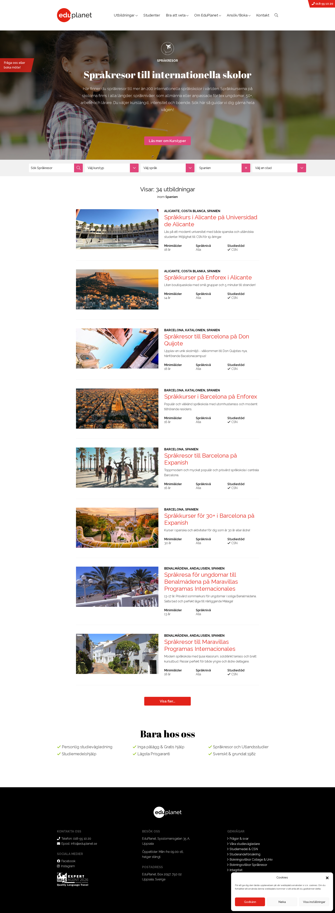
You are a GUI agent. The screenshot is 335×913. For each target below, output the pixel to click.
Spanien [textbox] (205, 168)
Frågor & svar (239, 838)
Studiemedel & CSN (244, 849)
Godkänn (250, 902)
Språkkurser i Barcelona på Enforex (210, 396)
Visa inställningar (314, 902)
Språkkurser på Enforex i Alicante (208, 277)
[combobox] (112, 168)
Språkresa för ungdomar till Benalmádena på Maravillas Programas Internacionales (201, 581)
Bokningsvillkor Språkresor (248, 865)
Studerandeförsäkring (245, 854)
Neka (282, 902)
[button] (327, 877)
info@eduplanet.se (84, 843)
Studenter (151, 15)
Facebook (68, 861)
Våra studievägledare (245, 844)
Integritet (236, 870)
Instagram (68, 866)
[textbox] (112, 168)
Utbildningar (125, 15)
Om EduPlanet (206, 15)
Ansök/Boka (237, 15)
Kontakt (262, 15)
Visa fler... (167, 701)
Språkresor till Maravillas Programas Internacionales (199, 645)
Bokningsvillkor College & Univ (251, 859)
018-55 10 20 (324, 3)
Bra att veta (176, 15)
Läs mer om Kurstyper (167, 141)
